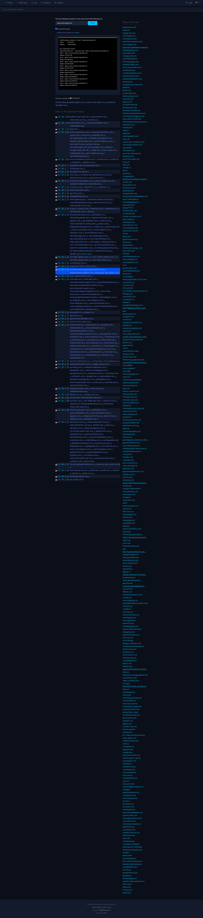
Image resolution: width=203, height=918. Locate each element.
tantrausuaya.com (130, 107)
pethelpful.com (102, 379)
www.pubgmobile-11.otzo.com (135, 279)
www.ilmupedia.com (131, 374)
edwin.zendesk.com (130, 506)
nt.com (125, 234)
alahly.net (126, 133)
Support (60, 3)
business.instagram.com (132, 328)
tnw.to (90, 212)
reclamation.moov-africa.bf (133, 408)
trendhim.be (98, 425)
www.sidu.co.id (129, 500)
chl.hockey (94, 242)
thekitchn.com (76, 233)
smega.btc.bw (128, 317)
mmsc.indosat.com (130, 563)
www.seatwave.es (94, 343)
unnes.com (127, 695)
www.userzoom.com (79, 242)
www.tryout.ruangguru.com (133, 116)
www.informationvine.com (81, 458)
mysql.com (127, 417)
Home (10, 3)
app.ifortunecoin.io (130, 239)
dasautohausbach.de (131, 423)
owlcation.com (78, 376)
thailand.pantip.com (130, 50)
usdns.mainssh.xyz (130, 414)
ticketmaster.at (92, 325)
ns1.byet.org (127, 606)
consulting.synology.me (132, 698)
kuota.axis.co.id (129, 494)
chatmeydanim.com (130, 136)
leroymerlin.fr (75, 312)
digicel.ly (126, 526)
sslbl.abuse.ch (98, 215)
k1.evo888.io (128, 365)
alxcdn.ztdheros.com (103, 141)
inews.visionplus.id (130, 466)
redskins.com (75, 419)
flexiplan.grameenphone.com (134, 113)
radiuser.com (128, 721)
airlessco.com (102, 464)
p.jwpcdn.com (76, 461)
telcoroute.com (129, 835)
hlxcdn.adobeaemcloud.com (82, 464)
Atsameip (20, 9)
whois (77, 33)
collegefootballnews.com (95, 367)
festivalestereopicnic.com (81, 331)
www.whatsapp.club (131, 62)
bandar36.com (128, 623)
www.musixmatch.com (81, 230)
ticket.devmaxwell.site (131, 580)
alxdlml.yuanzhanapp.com (81, 141)
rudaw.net (95, 150)
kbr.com (85, 135)
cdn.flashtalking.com (131, 202)
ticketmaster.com (112, 337)
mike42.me (127, 509)
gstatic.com (127, 342)
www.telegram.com (78, 303)
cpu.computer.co (129, 858)
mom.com (127, 543)
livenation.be (106, 325)
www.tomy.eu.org (77, 120)
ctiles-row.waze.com (131, 681)
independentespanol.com (81, 227)
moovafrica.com (129, 821)
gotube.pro (127, 875)
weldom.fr (88, 312)
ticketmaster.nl (96, 352)
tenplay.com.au (91, 394)
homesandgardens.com (96, 452)
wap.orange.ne (128, 219)
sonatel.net (127, 486)
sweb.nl (126, 130)
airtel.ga (126, 254)
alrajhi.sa (126, 87)
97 (68, 364)
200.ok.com (127, 592)
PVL (105, 913)
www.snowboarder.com (80, 382)
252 (67, 159)
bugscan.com (128, 749)
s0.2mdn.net (127, 589)
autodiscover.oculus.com (133, 84)
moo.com (74, 175)
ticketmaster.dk (76, 343)
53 (68, 257)
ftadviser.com (97, 209)
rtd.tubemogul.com (78, 236)
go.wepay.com (76, 479)
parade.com (92, 376)
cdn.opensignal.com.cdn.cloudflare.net (86, 147)
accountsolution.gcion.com (81, 288)
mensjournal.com (95, 373)
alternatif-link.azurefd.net (133, 340)
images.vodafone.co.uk (132, 643)
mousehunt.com (129, 830)
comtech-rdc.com (130, 726)
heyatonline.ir (128, 245)
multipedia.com (129, 222)
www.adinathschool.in (131, 446)
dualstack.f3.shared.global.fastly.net (85, 404)
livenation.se (106, 355)
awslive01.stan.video (131, 351)
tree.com (126, 388)
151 (59, 117)
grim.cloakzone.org (94, 153)
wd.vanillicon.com (130, 678)
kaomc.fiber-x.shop (130, 712)
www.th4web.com (130, 394)
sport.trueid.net (129, 729)
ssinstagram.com (129, 761)
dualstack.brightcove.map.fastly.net (85, 184)
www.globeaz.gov (77, 199)
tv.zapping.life (128, 176)
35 (68, 193)
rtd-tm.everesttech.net (104, 245)
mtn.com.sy (127, 437)
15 (68, 172)
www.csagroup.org (130, 600)
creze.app (127, 371)
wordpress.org (128, 841)
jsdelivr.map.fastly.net (79, 117)
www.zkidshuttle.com (131, 334)
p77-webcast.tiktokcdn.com (134, 735)
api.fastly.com (76, 193)
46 (68, 208)
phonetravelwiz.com (131, 76)
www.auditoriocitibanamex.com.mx (99, 349)
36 (68, 196)
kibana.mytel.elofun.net (132, 629)
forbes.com (105, 221)
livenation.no (110, 352)
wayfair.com (102, 159)
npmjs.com (127, 242)
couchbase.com (129, 769)
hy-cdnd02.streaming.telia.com (135, 291)
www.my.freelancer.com (80, 449)
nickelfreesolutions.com (132, 73)
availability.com (129, 523)
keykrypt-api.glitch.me (106, 273)
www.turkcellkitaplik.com (133, 812)
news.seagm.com (129, 44)
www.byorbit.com (130, 411)
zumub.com (127, 182)
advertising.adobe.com (80, 218)
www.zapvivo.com (130, 225)
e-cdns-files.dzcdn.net (100, 260)
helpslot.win (127, 666)
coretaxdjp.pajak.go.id (132, 431)
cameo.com (75, 135)
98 (68, 367)
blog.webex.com (129, 185)
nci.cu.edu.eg (128, 640)
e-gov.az (126, 162)
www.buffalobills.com (79, 413)
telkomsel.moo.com (78, 178)
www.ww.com (96, 388)
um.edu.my (127, 598)
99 (68, 388)
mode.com (98, 227)
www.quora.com (129, 188)
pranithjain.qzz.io (129, 618)
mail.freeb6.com (129, 36)
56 (68, 263)
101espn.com (128, 294)
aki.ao (125, 170)
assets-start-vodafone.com (134, 142)
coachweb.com (76, 440)
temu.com (90, 266)
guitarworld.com (77, 452)
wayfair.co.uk (88, 162)
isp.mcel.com (128, 612)
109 (68, 401)
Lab (35, 3)
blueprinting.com (129, 27)
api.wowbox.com (129, 718)
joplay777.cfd (128, 208)
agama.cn (126, 572)
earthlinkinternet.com (131, 256)
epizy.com (127, 236)
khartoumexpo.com (130, 96)
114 (68, 422)
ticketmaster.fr (110, 346)
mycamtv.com (128, 285)
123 (68, 479)
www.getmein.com (107, 334)
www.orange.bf (129, 368)
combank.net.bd (129, 767)
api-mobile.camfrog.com (132, 861)
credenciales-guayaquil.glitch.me (69, 102)
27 (68, 181)
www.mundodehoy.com (132, 529)
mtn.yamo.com (128, 807)
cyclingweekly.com (111, 440)
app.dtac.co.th (128, 468)
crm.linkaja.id (128, 277)
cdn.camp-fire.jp (77, 144)
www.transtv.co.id (130, 655)
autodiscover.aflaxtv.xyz (132, 322)
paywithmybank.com (131, 792)
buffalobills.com (98, 410)
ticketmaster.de (107, 340)
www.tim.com (128, 652)
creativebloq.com (92, 440)
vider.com (126, 540)
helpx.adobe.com (129, 738)
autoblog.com (76, 367)
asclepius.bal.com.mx (131, 832)
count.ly (126, 744)
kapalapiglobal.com (130, 626)
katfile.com (127, 325)
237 (67, 123)
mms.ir (125, 348)
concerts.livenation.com (97, 123)
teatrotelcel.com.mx (78, 352)
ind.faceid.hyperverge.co (132, 534)
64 (68, 312)
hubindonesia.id (129, 434)
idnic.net (126, 139)
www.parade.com (106, 376)
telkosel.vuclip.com (130, 400)
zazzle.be (94, 470)
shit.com (126, 689)
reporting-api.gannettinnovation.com (85, 285)
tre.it (124, 265)
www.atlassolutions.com (132, 818)
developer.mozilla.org (131, 110)
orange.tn (126, 789)
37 (68, 199)
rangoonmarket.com (131, 383)
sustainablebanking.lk (131, 271)
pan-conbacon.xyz (130, 463)
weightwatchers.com (79, 388)
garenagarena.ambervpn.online (135, 440)
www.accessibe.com (131, 557)
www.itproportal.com (104, 458)
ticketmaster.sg (76, 126)
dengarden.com (76, 370)
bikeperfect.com (103, 431)
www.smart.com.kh (130, 231)
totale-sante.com (129, 649)
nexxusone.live (128, 784)
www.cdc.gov (128, 99)
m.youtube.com (129, 213)
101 (62, 117)
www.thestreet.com (78, 385)
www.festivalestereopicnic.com (83, 334)
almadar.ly (127, 173)
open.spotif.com (129, 620)
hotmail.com (127, 127)
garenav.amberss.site (131, 443)
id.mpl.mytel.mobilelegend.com (135, 196)
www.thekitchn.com (93, 233)
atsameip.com (128, 804)
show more (86, 254)
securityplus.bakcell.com (132, 145)
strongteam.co (128, 746)
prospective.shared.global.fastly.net (85, 398)
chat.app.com (76, 279)
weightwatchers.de (78, 391)
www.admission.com (95, 328)
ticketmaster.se (76, 358)
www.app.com (90, 279)
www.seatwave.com (93, 337)
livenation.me (75, 349)
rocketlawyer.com (77, 263)
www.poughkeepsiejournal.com (83, 297)
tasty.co (109, 425)
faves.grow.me (108, 242)
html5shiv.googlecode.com (133, 360)
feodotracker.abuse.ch (79, 215)
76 (68, 318)
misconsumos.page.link (132, 706)
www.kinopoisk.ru (130, 878)
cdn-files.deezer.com (79, 257)
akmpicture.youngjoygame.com (135, 675)
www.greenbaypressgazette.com (84, 291)
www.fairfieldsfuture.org (80, 202)
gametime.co (75, 315)
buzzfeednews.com (78, 437)
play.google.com (129, 314)
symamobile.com (129, 93)
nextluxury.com (129, 125)
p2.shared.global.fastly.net (81, 251)
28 (68, 187)
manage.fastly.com (78, 196)
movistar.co (127, 319)
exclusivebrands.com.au (98, 422)
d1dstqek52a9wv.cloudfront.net (135, 603)
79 (68, 322)
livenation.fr (97, 346)
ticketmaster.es (110, 343)
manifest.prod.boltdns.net (81, 181)
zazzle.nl (76, 473)
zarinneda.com (128, 205)
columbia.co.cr (128, 299)
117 (68, 464)
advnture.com (76, 428)
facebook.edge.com (131, 64)
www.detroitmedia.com (107, 282)
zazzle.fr (116, 470)
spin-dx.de (115, 464)
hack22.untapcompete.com (134, 881)
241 (68, 129)
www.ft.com (83, 209)
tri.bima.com (128, 477)
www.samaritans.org (131, 546)
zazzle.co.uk (87, 473)
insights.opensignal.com (100, 138)
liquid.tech (127, 893)
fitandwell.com (76, 446)
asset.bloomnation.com (80, 364)
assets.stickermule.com (80, 361)
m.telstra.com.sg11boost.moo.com (95, 175)
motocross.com (112, 373)
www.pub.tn (127, 732)
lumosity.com (75, 401)
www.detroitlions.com (100, 413)
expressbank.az (129, 692)
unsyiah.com (128, 752)
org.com (126, 781)
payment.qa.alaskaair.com (81, 318)
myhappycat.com (129, 56)
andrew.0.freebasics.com (133, 41)
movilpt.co (127, 168)
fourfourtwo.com (109, 446)
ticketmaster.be (76, 328)
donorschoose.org (103, 251)
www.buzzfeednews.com (100, 437)
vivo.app (126, 683)
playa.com (127, 274)
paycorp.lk (127, 331)
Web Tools (23, 3)
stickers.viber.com (130, 815)
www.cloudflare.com (131, 403)
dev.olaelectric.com (130, 262)
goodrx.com (103, 224)
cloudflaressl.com (130, 661)
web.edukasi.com (129, 514)
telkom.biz (127, 887)
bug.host (126, 30)
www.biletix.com (77, 123)
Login (190, 3)
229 (67, 117)
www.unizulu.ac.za (130, 798)
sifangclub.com (129, 632)
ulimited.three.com (130, 778)
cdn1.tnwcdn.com (77, 212)
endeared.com (128, 480)
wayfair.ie (76, 162)
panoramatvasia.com (131, 635)
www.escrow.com (102, 443)
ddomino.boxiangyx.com (132, 248)
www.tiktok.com (129, 297)
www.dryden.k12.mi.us (79, 205)
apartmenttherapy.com (101, 218)
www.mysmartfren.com (132, 420)
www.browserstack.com (101, 132)
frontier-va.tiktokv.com (132, 216)
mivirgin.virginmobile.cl (132, 489)
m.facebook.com (129, 795)
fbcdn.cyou (127, 884)
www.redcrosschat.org (132, 119)
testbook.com (128, 156)
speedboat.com (129, 70)
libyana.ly (126, 302)
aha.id (84, 172)
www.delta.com (129, 53)
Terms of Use (106, 907)
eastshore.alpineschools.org (100, 199)
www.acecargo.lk (129, 772)
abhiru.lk (126, 428)
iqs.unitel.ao (127, 148)
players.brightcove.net (104, 181)
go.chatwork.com (90, 221)
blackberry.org (128, 827)
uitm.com (126, 838)
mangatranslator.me (131, 554)
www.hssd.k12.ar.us (102, 202)
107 (68, 398)
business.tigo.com (130, 211)
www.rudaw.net (109, 150)
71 (68, 315)
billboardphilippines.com (132, 79)
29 (68, 190)
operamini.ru (128, 569)
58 (68, 266)
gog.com (73, 129)
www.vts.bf (127, 855)
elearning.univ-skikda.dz (132, 847)
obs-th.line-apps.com (131, 159)
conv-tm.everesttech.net (80, 245)
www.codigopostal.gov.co (133, 787)
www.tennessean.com (98, 303)
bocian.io (126, 801)
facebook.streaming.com (133, 850)
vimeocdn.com (109, 401)
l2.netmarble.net (129, 701)
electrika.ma (127, 583)
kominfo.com (128, 457)
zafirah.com (127, 517)
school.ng (126, 532)
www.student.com (102, 230)
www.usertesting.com (99, 239)
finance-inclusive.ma (131, 391)
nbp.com (126, 165)
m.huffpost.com (90, 455)
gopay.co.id (127, 102)
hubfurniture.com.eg (131, 425)
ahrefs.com (127, 663)
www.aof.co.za (128, 282)
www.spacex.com (130, 39)
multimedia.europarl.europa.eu (135, 122)
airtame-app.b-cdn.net (132, 758)
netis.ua (126, 672)
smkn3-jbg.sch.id (129, 357)
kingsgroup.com (129, 33)
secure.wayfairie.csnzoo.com (82, 159)
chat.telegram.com (107, 297)
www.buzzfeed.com (93, 434)
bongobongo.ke (129, 577)
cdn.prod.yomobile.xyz (132, 824)
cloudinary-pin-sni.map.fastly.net (84, 165)
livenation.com (76, 337)
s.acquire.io (127, 454)
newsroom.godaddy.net (132, 380)
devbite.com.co (129, 474)
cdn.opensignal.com (78, 138)
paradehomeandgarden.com (82, 379)
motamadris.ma (129, 809)
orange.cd (127, 609)
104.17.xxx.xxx (128, 511)
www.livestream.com (79, 190)
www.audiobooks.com (79, 132)
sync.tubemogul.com (98, 236)
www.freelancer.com (102, 449)
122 (68, 476)
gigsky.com (127, 724)
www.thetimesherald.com (105, 306)
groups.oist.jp (92, 144)
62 (68, 279)
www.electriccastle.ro (131, 844)
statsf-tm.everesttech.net (81, 248)
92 (68, 361)
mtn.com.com (128, 638)
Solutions (47, 3)
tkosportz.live (128, 354)
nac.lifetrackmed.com (131, 715)
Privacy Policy (96, 907)
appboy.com (75, 221)
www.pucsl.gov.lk (129, 658)
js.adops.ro (92, 120)
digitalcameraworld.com (82, 443)
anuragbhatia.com (130, 867)
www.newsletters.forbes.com (82, 224)
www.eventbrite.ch (130, 385)
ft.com (72, 209)
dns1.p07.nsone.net (130, 105)
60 (68, 276)
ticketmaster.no (76, 355)
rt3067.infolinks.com (131, 741)
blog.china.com (129, 251)
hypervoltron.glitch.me (65, 33)
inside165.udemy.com (131, 709)
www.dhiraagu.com (130, 228)
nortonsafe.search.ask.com (81, 431)
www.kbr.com (98, 135)
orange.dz (127, 497)
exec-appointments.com (80, 276)
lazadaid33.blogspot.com (133, 305)
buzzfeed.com (76, 434)
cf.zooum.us (127, 890)
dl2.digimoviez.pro (130, 397)
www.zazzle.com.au (78, 470)
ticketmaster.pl (92, 355)
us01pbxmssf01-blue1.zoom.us (135, 448)
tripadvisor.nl (103, 187)
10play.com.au (76, 394)
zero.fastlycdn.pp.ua (78, 156)
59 (68, 269)
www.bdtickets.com (131, 560)
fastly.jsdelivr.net (98, 117)
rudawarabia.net (77, 153)
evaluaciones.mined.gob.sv (133, 646)
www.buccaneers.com (79, 410)
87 (68, 325)
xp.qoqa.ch (74, 172)
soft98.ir (126, 852)
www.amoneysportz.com (133, 595)
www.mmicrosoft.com (131, 755)
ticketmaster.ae (76, 325)
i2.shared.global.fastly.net (106, 248)
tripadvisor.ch (89, 187)
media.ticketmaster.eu (79, 346)
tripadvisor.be (76, 187)
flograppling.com (92, 446)
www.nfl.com (109, 416)
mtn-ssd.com (128, 288)
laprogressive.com (78, 373)
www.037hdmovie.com (132, 451)
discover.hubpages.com (96, 370)
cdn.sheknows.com (92, 401)
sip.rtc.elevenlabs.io (131, 199)
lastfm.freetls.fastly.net (80, 322)
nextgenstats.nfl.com (92, 416)
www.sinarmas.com (130, 491)
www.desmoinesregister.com (82, 282)
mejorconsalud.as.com (93, 428)
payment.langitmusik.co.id (133, 471)
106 (68, 394)
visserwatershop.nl (130, 59)
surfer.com (97, 382)
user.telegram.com (95, 300)
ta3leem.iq (127, 405)
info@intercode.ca (105, 910)
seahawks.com (90, 419)
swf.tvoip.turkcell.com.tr (132, 67)
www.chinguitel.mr (130, 259)
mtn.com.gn (127, 775)
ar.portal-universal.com (132, 153)
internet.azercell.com (131, 615)
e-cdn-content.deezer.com (102, 257)
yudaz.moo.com (96, 178)
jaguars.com (75, 416)
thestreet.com (111, 382)
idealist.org (74, 254)
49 (68, 215)
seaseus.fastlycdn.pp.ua (132, 864)
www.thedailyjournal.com (81, 306)
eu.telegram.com (77, 300)
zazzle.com (105, 470)
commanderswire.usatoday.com (83, 309)
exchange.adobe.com (79, 476)
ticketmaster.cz (78, 340)
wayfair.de (114, 159)
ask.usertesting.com (78, 239)
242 (67, 132)
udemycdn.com (129, 150)
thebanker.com (111, 209)
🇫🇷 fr (197, 2)
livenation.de (93, 340)
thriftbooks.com (77, 168)
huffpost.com (75, 455)
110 (68, 410)
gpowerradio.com (130, 268)
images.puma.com (100, 364)
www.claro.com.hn (130, 704)
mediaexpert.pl (129, 520)
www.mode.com (113, 227)
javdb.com (127, 90)
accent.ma (127, 870)
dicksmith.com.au (77, 422)
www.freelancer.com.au (80, 425)
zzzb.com (126, 377)
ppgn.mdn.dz (128, 345)
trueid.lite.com (128, 460)
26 (68, 175)
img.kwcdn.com (76, 266)
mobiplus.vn (127, 764)
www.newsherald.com (91, 294)
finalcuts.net (127, 82)
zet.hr (125, 503)
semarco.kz (127, 566)
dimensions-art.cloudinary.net (105, 361)
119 (68, 470)
